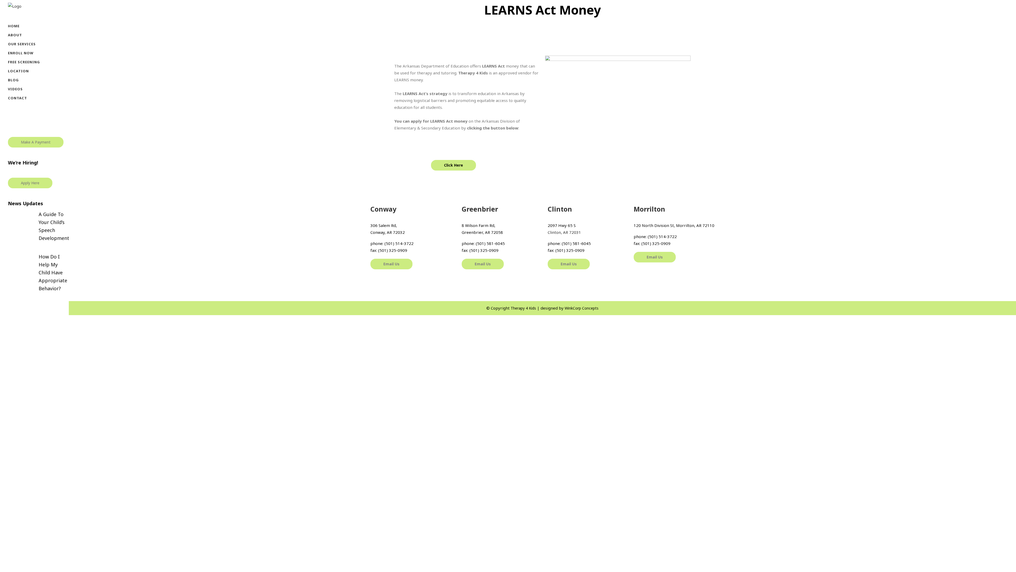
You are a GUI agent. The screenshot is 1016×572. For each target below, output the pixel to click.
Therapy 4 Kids (523, 308)
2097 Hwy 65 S (562, 225)
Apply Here (30, 182)
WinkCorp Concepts (581, 308)
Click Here (453, 165)
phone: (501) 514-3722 (392, 243)
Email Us (391, 263)
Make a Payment (36, 142)
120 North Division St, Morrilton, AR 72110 (674, 225)
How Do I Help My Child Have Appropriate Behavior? (53, 272)
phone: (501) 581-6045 (483, 243)
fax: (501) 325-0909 (388, 250)
